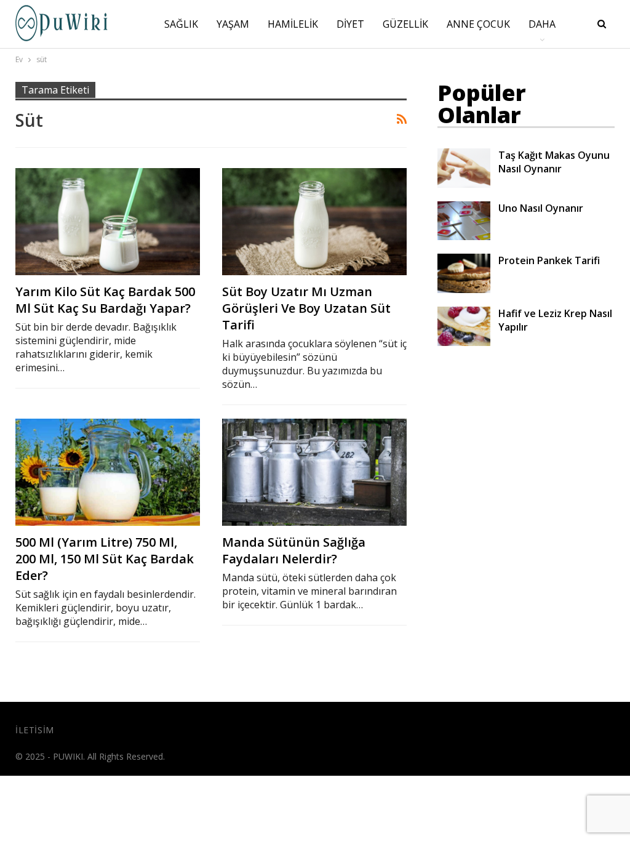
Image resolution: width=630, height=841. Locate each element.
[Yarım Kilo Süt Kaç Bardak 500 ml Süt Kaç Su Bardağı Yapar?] (107, 221)
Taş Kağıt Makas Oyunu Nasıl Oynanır (554, 161)
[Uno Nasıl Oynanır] (463, 221)
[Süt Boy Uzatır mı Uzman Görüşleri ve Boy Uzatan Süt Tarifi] (314, 221)
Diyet (350, 24)
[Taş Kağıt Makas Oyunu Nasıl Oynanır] (463, 168)
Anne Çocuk (478, 24)
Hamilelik (293, 24)
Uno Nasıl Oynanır (540, 208)
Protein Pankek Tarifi (549, 260)
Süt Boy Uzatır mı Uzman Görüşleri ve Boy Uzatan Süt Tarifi (306, 308)
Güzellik (405, 24)
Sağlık (181, 24)
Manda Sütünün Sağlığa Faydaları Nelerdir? (293, 550)
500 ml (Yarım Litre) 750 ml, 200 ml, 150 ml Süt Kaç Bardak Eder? (104, 559)
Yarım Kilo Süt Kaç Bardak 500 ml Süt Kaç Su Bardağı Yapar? (105, 299)
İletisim (34, 730)
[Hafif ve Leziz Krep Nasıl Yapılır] (463, 326)
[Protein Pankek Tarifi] (463, 273)
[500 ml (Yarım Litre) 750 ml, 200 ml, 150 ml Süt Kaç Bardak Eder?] (107, 472)
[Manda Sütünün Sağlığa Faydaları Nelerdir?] (314, 472)
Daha (542, 24)
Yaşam (233, 24)
